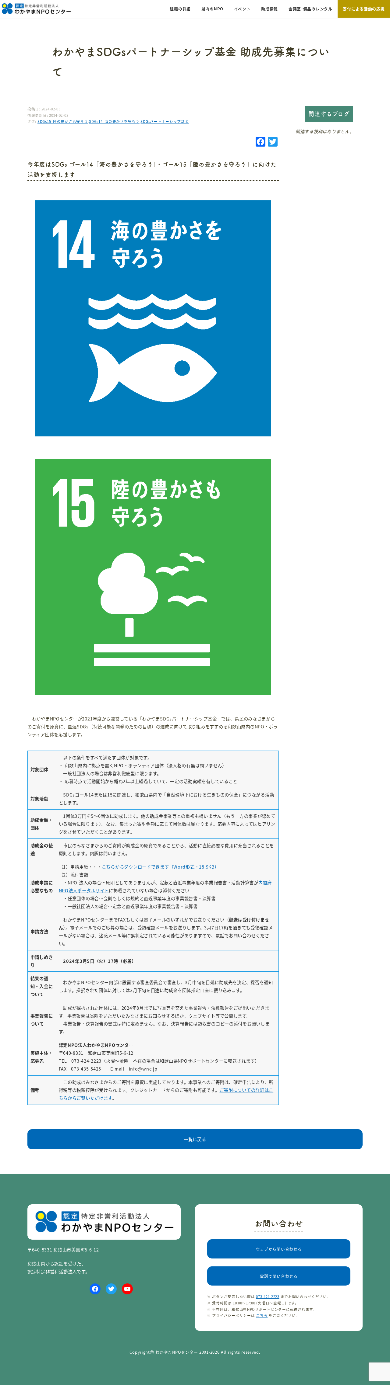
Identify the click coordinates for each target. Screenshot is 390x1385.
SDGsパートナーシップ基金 (164, 121)
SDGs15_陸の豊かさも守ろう (62, 121)
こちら (262, 1315)
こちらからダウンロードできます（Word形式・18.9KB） (160, 866)
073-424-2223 (267, 1296)
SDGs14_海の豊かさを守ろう (114, 121)
